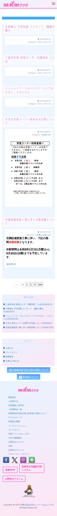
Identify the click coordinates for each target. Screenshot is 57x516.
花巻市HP (11, 264)
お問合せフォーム (16, 450)
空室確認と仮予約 (16, 405)
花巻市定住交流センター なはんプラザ (37, 504)
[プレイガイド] (44, 42)
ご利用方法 (13, 401)
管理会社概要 (14, 421)
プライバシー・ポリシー (19, 454)
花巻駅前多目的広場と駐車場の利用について (27, 413)
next (40, 284)
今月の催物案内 (15, 438)
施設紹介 (12, 397)
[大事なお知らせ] (43, 235)
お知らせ (9, 348)
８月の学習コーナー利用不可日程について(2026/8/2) (28, 323)
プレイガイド (11, 352)
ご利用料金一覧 (15, 409)
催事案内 (9, 356)
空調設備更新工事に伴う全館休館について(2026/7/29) (29, 327)
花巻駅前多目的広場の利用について (30, 370)
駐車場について (30, 377)
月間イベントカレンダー (19, 434)
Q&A (10, 446)
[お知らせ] (46, 134)
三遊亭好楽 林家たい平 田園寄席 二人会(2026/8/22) (29, 304)
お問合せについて (16, 442)
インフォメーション (17, 425)
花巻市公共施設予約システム (32, 468)
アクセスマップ (15, 417)
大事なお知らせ (12, 361)
